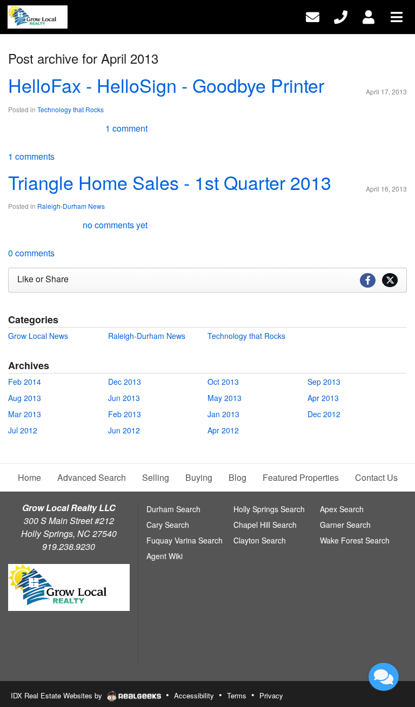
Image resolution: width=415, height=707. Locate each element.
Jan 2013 (223, 414)
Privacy (271, 695)
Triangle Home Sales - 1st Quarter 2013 (169, 182)
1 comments (31, 156)
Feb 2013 (124, 414)
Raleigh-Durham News (71, 205)
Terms (236, 695)
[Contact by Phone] (340, 16)
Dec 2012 (323, 414)
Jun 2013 (124, 397)
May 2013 (225, 397)
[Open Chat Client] (384, 677)
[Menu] (397, 16)
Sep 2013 (323, 381)
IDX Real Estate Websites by (57, 695)
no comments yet (115, 225)
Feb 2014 (24, 381)
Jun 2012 (124, 430)
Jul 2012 (22, 430)
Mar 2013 (24, 414)
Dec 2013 (124, 381)
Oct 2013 (223, 381)
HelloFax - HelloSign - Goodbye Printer (166, 85)
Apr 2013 (323, 397)
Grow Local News (38, 335)
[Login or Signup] (368, 16)
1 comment (126, 128)
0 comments (31, 253)
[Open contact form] (312, 16)
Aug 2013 (24, 397)
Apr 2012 (223, 430)
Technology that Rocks (70, 109)
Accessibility (194, 695)
